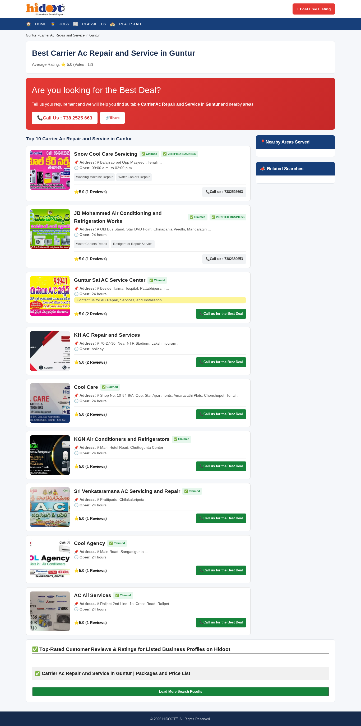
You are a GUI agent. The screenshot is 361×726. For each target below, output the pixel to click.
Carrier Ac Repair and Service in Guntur (69, 35)
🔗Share (112, 118)
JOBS (64, 24)
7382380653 (233, 259)
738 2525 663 (77, 118)
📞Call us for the (221, 314)
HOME (40, 24)
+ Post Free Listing (314, 9)
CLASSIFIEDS (94, 24)
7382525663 (233, 192)
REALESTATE (130, 24)
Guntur (31, 35)
